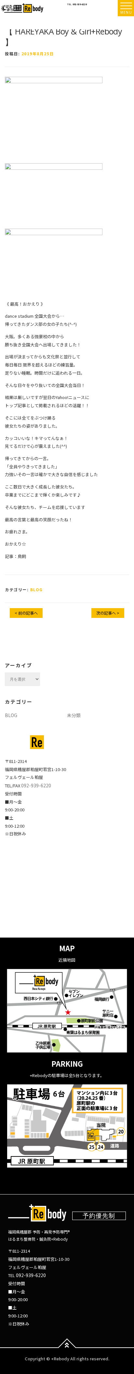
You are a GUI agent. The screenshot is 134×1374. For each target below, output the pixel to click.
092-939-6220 (80, 4)
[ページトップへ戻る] (67, 1348)
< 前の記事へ (26, 613)
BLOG (36, 589)
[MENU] (126, 6)
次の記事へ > (107, 613)
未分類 (74, 715)
